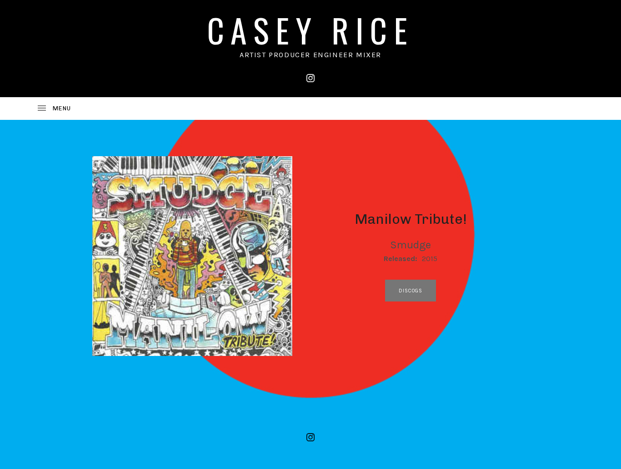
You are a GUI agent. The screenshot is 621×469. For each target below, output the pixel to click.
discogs (410, 291)
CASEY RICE (310, 29)
